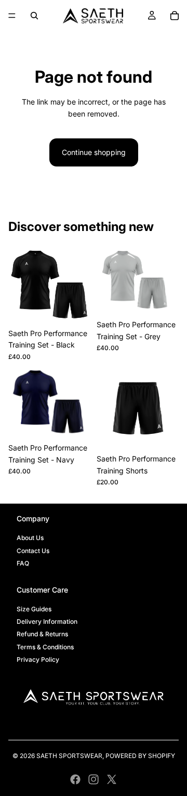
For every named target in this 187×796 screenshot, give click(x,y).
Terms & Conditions (45, 647)
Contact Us (33, 551)
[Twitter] (111, 779)
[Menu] (12, 16)
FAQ (23, 563)
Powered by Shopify (140, 756)
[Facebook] (75, 779)
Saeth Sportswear (69, 756)
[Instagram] (93, 779)
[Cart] (174, 15)
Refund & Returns (42, 634)
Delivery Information (47, 621)
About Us (30, 538)
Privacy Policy (38, 659)
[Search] (34, 15)
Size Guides (34, 609)
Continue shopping (94, 152)
